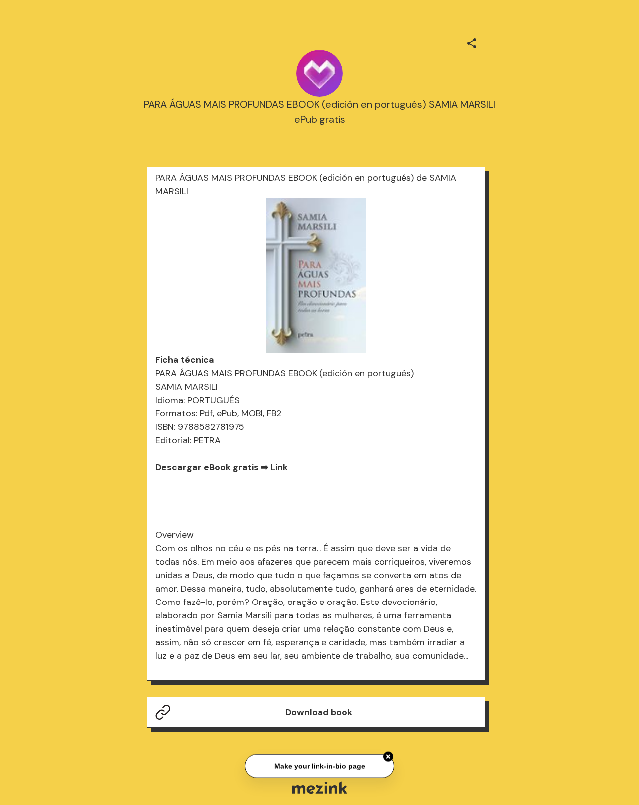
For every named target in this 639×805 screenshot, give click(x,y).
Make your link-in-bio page (319, 766)
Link (279, 467)
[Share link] (472, 42)
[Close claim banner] (388, 757)
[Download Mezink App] (319, 787)
